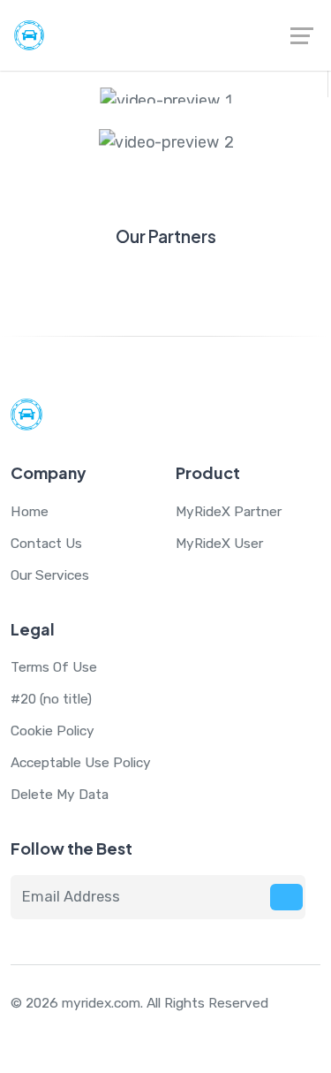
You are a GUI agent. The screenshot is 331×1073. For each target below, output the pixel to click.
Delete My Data (60, 794)
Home (30, 511)
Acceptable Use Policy (81, 762)
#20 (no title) (51, 698)
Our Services (50, 575)
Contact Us (46, 543)
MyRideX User (219, 543)
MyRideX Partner (229, 511)
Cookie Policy (52, 730)
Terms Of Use (54, 666)
